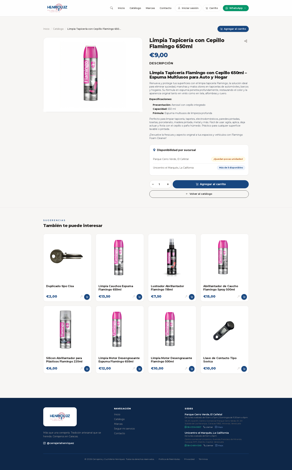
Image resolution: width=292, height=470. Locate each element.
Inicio (121, 8)
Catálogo (135, 8)
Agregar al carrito (213, 184)
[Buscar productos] (111, 8)
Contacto (166, 8)
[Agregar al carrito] (87, 297)
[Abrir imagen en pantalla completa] (92, 74)
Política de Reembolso (169, 459)
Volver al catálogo (201, 193)
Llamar (209, 427)
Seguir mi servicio (124, 428)
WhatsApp (236, 8)
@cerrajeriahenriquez (60, 443)
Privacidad (189, 459)
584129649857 (194, 427)
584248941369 (194, 445)
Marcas (150, 8)
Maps (220, 427)
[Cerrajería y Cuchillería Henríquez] (57, 8)
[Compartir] (246, 41)
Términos (203, 459)
